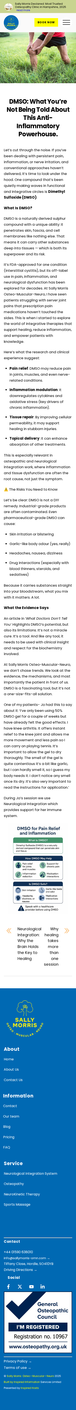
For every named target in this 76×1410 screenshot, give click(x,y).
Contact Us (13, 1079)
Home (9, 1059)
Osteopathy (14, 1183)
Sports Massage (17, 1204)
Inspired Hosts (30, 1388)
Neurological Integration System (30, 1173)
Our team (11, 1116)
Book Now (46, 22)
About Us (11, 1069)
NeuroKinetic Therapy (22, 1194)
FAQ (6, 1147)
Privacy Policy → (18, 1361)
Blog (6, 1126)
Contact (10, 1105)
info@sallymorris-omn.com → (27, 1258)
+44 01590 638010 (18, 1252)
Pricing (8, 1137)
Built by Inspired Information (22, 1382)
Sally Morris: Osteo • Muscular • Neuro (30, 1376)
